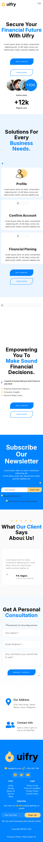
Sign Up (32, 815)
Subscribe (35, 490)
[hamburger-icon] (39, 3)
